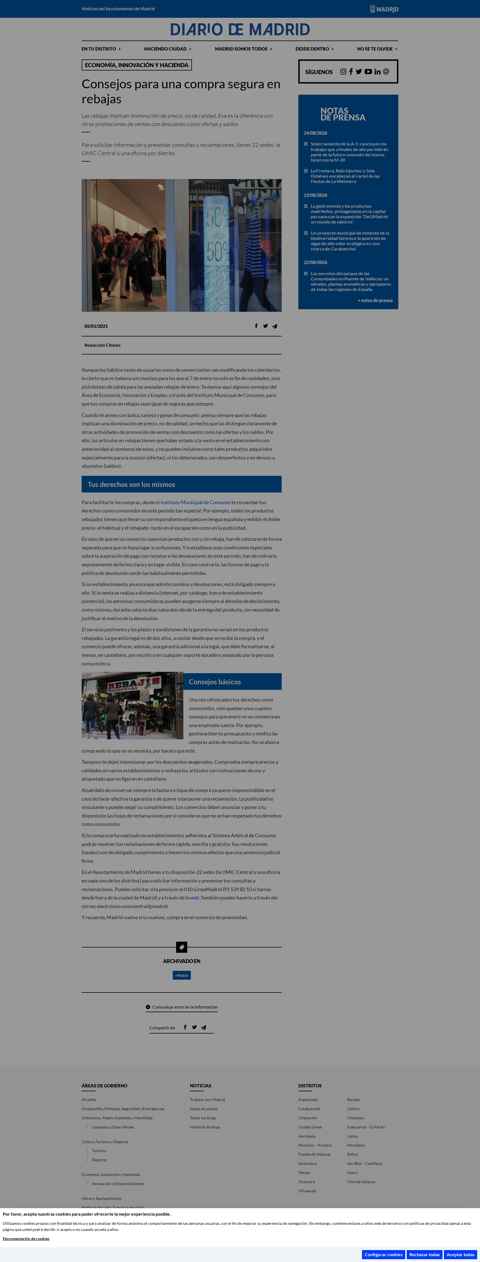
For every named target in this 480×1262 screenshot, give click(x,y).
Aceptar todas (460, 1254)
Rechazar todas (424, 1254)
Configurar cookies (383, 1254)
